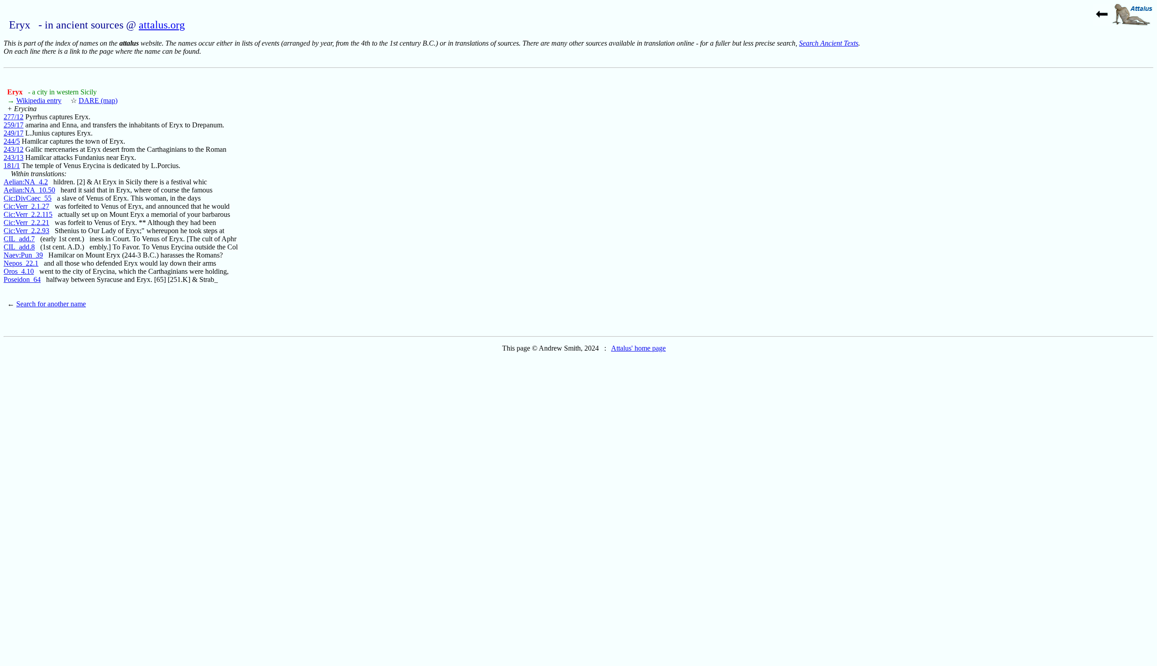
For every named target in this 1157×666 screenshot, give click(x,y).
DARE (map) (98, 100)
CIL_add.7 (19, 239)
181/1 (12, 165)
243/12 (14, 149)
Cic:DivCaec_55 (28, 198)
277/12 (14, 117)
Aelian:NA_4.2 (26, 182)
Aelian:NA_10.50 (29, 190)
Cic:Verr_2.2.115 (28, 214)
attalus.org (162, 25)
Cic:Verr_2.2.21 (26, 222)
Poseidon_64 (22, 279)
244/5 (12, 141)
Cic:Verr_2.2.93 (26, 231)
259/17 (14, 125)
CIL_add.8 (19, 247)
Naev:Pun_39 (23, 255)
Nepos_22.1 (21, 263)
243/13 (14, 157)
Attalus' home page (638, 348)
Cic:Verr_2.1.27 (26, 206)
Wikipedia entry (38, 100)
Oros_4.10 (19, 271)
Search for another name (51, 304)
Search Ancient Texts (828, 43)
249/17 (14, 133)
